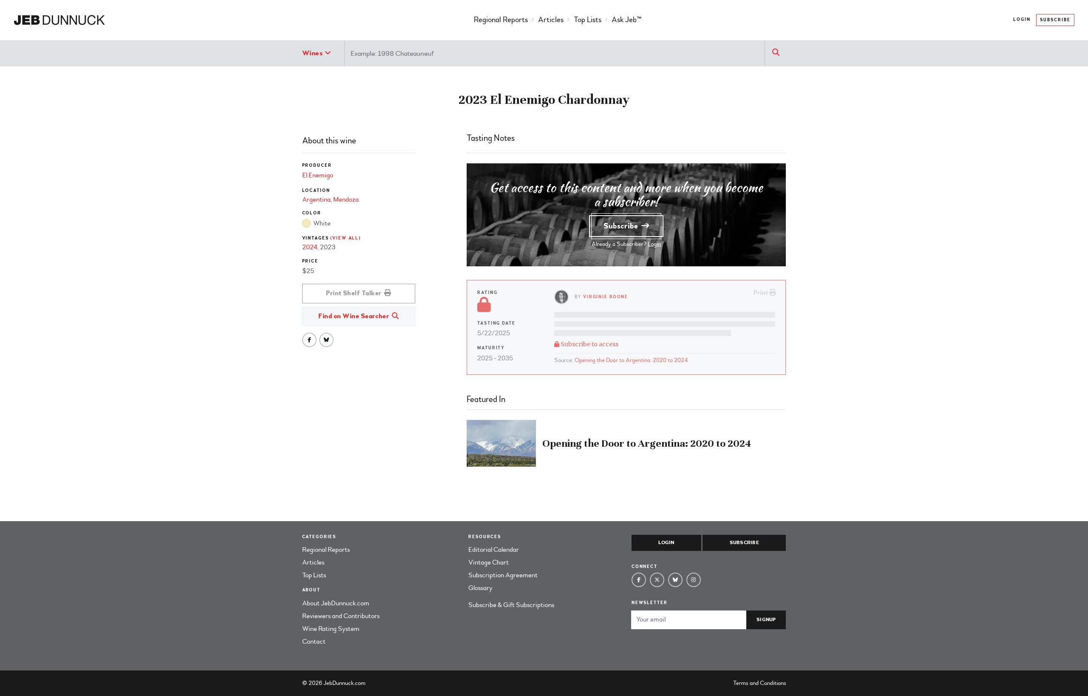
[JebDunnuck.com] (59, 20)
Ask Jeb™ (626, 20)
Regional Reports (501, 20)
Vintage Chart (488, 562)
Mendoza (346, 199)
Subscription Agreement (503, 575)
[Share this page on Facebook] (309, 340)
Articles (551, 20)
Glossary (480, 588)
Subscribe (1055, 20)
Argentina (316, 199)
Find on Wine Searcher (354, 316)
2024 (309, 247)
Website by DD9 (389, 683)
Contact (314, 641)
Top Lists (587, 20)
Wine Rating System (331, 629)
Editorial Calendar (493, 549)
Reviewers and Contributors (341, 616)
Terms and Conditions (759, 683)
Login (1022, 19)
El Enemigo (317, 175)
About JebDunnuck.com (335, 603)
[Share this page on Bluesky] (326, 340)
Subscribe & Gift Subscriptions (511, 605)
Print (761, 292)
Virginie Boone (605, 297)
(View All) (345, 238)
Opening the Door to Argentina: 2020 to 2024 (631, 360)
